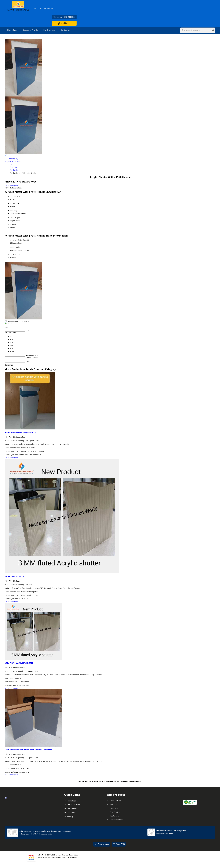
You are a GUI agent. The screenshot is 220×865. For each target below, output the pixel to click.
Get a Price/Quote (11, 186)
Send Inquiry (65, 23)
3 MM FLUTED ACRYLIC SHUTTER (19, 663)
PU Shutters (114, 804)
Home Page (12, 30)
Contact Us (65, 30)
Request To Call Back (13, 161)
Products (13, 167)
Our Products (49, 30)
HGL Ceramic (114, 816)
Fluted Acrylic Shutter (14, 576)
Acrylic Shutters (16, 170)
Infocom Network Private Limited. (66, 857)
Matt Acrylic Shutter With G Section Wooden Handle (28, 749)
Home (12, 164)
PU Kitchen (114, 808)
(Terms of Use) (73, 855)
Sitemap (70, 816)
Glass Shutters (115, 812)
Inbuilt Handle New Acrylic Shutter (20, 432)
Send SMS (120, 844)
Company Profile (30, 30)
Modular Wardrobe (116, 820)
